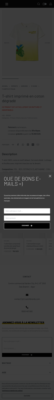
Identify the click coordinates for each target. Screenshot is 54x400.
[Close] (50, 176)
